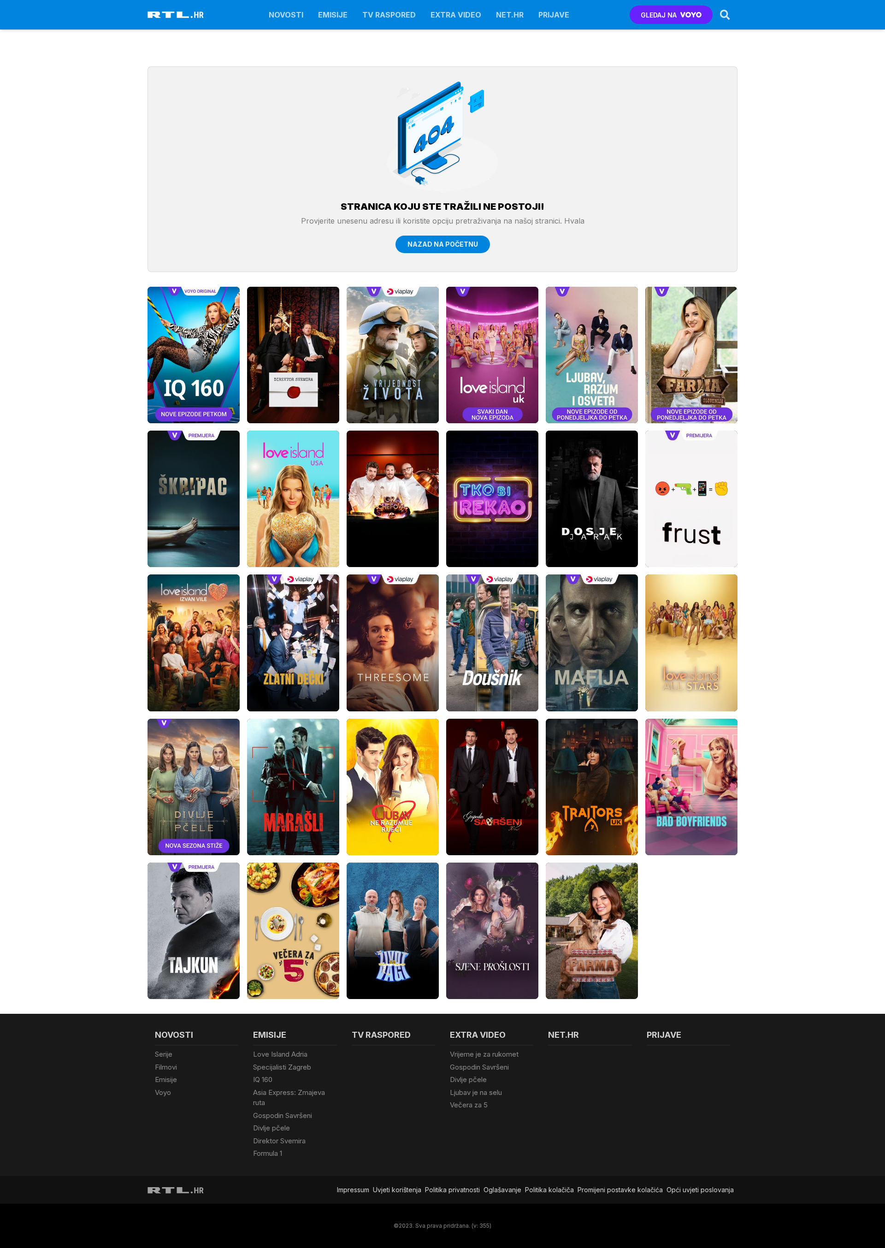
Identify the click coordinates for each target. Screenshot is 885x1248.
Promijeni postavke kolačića (620, 1190)
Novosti (286, 14)
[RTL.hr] (176, 15)
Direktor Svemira (279, 1140)
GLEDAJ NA (659, 15)
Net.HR (510, 14)
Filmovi (166, 1067)
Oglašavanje (502, 1190)
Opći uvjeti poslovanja (700, 1190)
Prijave (553, 14)
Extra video (456, 14)
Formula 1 (267, 1153)
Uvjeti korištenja (397, 1190)
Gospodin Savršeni (282, 1115)
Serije (163, 1054)
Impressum (353, 1190)
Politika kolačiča (549, 1190)
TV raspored (389, 14)
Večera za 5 (469, 1104)
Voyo (163, 1092)
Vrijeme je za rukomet (484, 1054)
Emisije (333, 14)
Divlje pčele (271, 1128)
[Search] (725, 15)
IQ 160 (262, 1079)
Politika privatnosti (452, 1190)
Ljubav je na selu (476, 1092)
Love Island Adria (280, 1054)
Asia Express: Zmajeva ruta (289, 1097)
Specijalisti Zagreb (282, 1067)
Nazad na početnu (442, 244)
